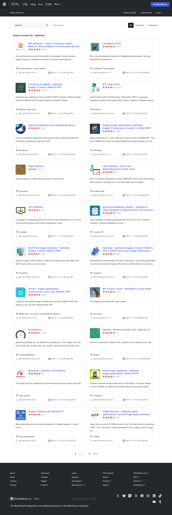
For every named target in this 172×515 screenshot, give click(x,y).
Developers (77, 481)
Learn (74, 473)
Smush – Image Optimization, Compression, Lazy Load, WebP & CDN (49, 290)
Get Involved (108, 473)
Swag (106, 485)
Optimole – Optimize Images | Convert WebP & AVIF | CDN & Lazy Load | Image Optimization (127, 249)
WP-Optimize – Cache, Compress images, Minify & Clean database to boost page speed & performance (53, 45)
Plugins (44, 481)
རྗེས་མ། (95, 454)
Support (75, 477)
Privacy (13, 485)
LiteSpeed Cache (111, 43)
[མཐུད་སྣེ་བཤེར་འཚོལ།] (47, 25)
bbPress (138, 481)
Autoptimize (34, 329)
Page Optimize (36, 166)
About (12, 473)
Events (105, 477)
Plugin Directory (16, 13)
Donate (107, 481)
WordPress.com (141, 473)
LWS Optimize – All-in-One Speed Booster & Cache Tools (118, 167)
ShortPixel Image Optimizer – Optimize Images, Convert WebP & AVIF (49, 249)
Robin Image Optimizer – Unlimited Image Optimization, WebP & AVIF (120, 372)
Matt (137, 477)
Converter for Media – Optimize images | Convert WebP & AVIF (45, 86)
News (12, 477)
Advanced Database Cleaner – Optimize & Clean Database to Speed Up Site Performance (127, 208)
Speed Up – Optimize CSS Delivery (46, 370)
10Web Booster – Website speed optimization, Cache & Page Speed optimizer (126, 413)
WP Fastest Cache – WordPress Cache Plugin (126, 288)
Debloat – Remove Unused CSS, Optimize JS (126, 329)
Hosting (13, 481)
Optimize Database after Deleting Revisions (51, 125)
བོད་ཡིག (36, 499)
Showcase (45, 473)
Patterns (44, 485)
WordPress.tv (78, 485)
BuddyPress (140, 485)
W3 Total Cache (111, 84)
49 (89, 453)
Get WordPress (160, 4)
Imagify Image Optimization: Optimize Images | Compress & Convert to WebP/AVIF (126, 126)
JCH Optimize (35, 207)
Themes (44, 477)
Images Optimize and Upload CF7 (46, 411)
